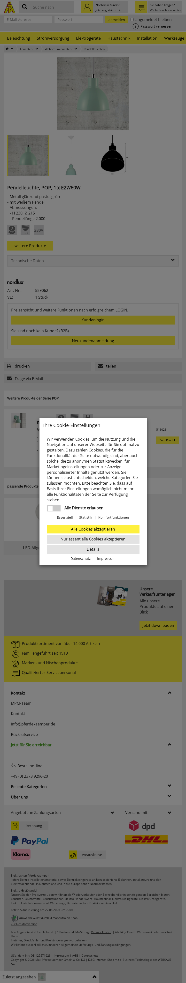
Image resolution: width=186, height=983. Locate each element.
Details (93, 549)
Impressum (106, 558)
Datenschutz (80, 558)
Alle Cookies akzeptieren (93, 529)
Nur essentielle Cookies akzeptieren (93, 539)
